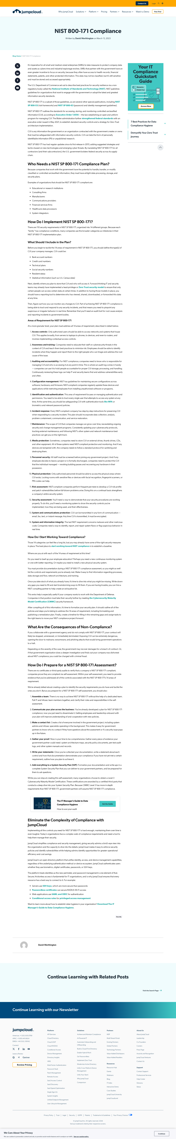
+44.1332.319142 (24, 1041)
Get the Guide (107, 804)
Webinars (110, 1075)
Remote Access (52, 1076)
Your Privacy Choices (120, 1115)
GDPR (80, 1115)
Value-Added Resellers (114, 1057)
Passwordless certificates (44, 889)
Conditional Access (54, 1050)
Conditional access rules (44, 898)
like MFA (108, 401)
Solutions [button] (80, 11)
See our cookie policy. (81, 1136)
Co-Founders (141, 1042)
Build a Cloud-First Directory (87, 1049)
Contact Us (142, 3)
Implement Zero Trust (84, 1060)
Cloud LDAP (51, 1042)
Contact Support (142, 1071)
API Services (51, 1034)
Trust (58, 1115)
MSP (108, 1034)
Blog (108, 1079)
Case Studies (111, 1090)
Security (118, 917)
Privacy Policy (48, 1115)
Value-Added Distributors (115, 1053)
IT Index (109, 1083)
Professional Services (144, 1075)
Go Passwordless (83, 1056)
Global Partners (112, 1046)
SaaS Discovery (52, 1084)
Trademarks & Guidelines (101, 1115)
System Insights (52, 1096)
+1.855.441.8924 (23, 1038)
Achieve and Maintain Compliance (89, 1034)
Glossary (140, 1083)
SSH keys (47, 885)
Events (109, 1071)
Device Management (54, 1053)
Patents (87, 1115)
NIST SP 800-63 (65, 105)
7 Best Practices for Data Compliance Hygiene (143, 123)
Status (139, 1087)
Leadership (140, 1038)
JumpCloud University (114, 1094)
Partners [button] (113, 11)
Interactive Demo (113, 1087)
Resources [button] (126, 11)
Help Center (141, 1079)
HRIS (49, 1061)
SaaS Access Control (54, 1080)
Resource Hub (112, 1067)
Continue (161, 1134)
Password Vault (52, 1069)
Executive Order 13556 (67, 114)
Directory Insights (53, 1057)
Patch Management (54, 1073)
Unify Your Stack (82, 1074)
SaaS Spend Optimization (56, 1088)
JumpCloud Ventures (144, 1057)
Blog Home (17, 56)
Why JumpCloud (65, 11)
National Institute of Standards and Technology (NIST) (78, 88)
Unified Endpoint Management (57, 1099)
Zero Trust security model (91, 287)
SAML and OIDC (59, 894)
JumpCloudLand (112, 1098)
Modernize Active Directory (86, 1064)
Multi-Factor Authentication (56, 1065)
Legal (64, 1115)
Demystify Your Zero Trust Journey (144, 134)
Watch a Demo (142, 11)
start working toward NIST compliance (70, 546)
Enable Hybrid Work (84, 1052)
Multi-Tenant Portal (113, 1038)
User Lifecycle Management (56, 1103)
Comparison (81, 1082)
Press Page (140, 1050)
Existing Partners (112, 1042)
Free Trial (157, 11)
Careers (139, 1046)
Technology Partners (114, 1050)
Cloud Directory (53, 1038)
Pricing (104, 11)
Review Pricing (24, 1064)
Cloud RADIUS (52, 1046)
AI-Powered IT (82, 1038)
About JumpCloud (143, 1034)
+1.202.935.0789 (26, 1035)
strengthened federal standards (97, 118)
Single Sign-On (52, 1092)
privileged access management (75, 898)
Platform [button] (92, 11)
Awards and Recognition (145, 1053)
